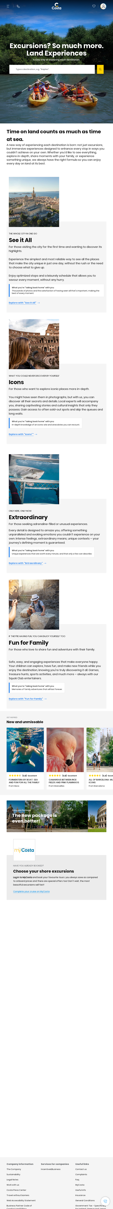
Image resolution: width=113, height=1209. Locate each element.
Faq (77, 1179)
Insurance (80, 1195)
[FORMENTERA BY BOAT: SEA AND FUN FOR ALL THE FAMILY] (25, 758)
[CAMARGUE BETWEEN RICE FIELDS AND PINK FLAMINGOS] (65, 758)
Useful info (80, 1190)
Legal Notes (12, 1179)
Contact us (81, 1169)
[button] (94, 6)
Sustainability (13, 1174)
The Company (14, 1169)
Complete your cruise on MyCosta (31, 891)
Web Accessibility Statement (21, 1200)
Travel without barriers (18, 1195)
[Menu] (8, 6)
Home (10, 848)
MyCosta (79, 1184)
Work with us (13, 1184)
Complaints (81, 1174)
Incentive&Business (50, 1169)
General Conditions (85, 1200)
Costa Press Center (16, 1190)
